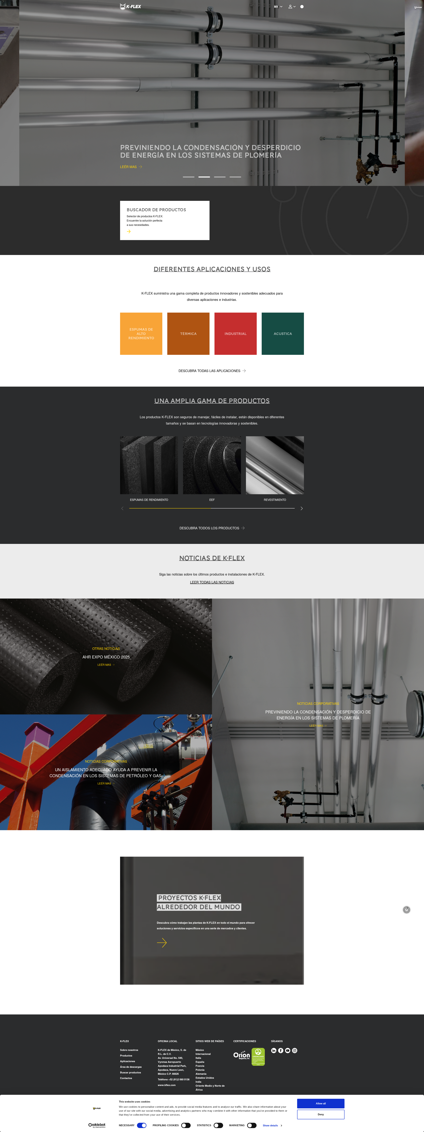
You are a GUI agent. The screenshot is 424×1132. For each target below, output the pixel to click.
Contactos (126, 1078)
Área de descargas (131, 1067)
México (200, 1050)
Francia (200, 1066)
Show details (270, 1125)
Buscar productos (130, 1072)
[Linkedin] (273, 1050)
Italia (198, 1058)
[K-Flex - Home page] (136, 6)
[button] (19, 93)
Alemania (201, 1074)
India (198, 1081)
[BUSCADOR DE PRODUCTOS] (129, 231)
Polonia (200, 1070)
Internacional (203, 1054)
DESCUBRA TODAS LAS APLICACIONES (209, 370)
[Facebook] (280, 1050)
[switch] (186, 1125)
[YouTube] (287, 1050)
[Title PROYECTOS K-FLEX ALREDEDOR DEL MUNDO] (162, 943)
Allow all (321, 1103)
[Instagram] (294, 1050)
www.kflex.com (167, 1085)
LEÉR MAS (128, 166)
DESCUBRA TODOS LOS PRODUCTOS (209, 528)
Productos (126, 1055)
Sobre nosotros (129, 1050)
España (200, 1062)
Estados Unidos (205, 1078)
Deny (321, 1114)
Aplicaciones (127, 1061)
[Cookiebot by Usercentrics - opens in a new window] (96, 1125)
